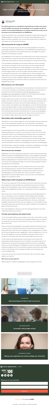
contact (32, 261)
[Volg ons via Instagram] (2, 375)
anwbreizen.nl (21, 261)
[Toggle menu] (46, 2)
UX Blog (24, 7)
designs (6, 96)
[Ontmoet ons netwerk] (8, 375)
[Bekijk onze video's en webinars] (5, 375)
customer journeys (10, 168)
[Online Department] (10, 1)
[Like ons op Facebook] (11, 375)
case (7, 261)
